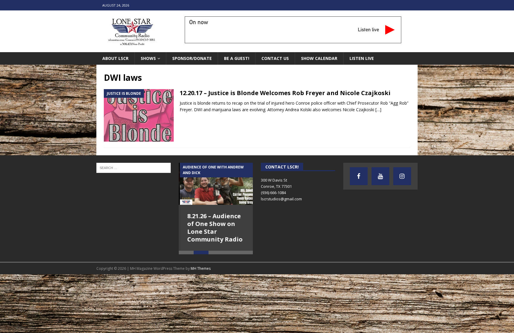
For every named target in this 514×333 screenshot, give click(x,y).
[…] (378, 109)
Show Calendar (319, 58)
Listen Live (362, 58)
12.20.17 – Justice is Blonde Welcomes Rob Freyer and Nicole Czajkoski (285, 93)
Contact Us (275, 58)
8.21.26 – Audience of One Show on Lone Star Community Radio (214, 227)
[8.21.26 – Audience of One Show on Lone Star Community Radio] (216, 184)
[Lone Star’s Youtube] (380, 176)
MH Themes (201, 268)
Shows (148, 58)
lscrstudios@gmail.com (281, 199)
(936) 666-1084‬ (273, 192)
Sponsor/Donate (192, 58)
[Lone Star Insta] (402, 176)
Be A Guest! (236, 58)
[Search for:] (133, 167)
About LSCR (115, 58)
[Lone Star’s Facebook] (359, 176)
